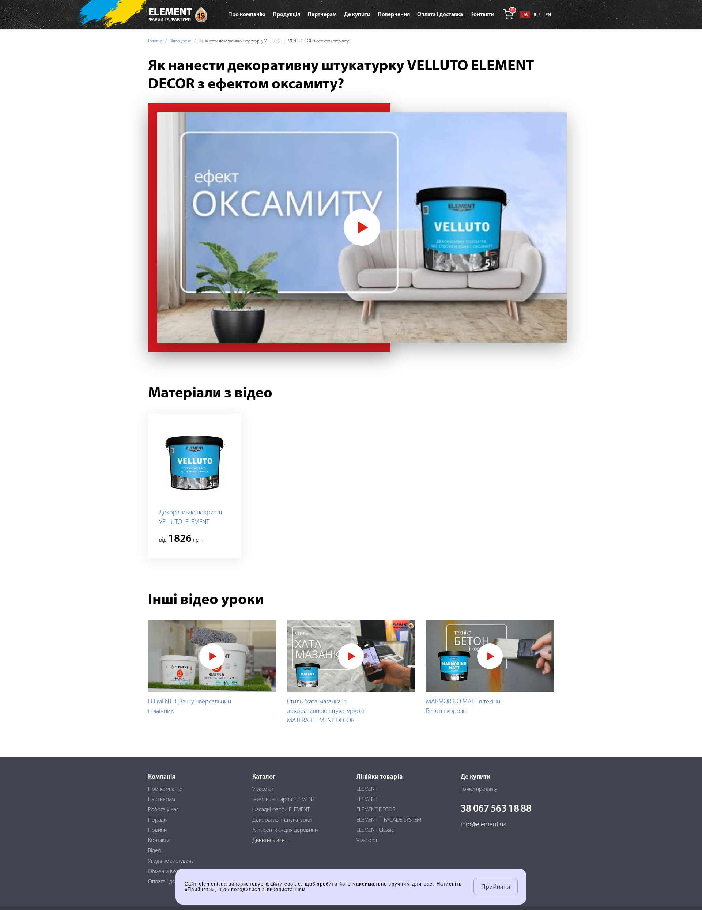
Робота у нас (163, 810)
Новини (157, 830)
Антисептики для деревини (285, 830)
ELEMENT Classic (375, 830)
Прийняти (495, 887)
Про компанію (165, 789)
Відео (154, 851)
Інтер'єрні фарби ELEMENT (283, 800)
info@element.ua (483, 825)
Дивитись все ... (271, 840)
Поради (157, 820)
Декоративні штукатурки (282, 820)
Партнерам (161, 800)
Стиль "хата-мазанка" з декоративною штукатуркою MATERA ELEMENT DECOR (326, 711)
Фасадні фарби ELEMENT (281, 810)
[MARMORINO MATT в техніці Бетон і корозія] (490, 656)
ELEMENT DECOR (375, 810)
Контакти (159, 840)
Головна (155, 41)
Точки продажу (479, 789)
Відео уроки (180, 41)
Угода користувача (171, 861)
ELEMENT (366, 789)
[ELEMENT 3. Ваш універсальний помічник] (212, 656)
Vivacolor (262, 789)
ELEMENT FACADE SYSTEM (388, 820)
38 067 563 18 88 (496, 809)
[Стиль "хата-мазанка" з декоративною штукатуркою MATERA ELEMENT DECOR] (351, 656)
